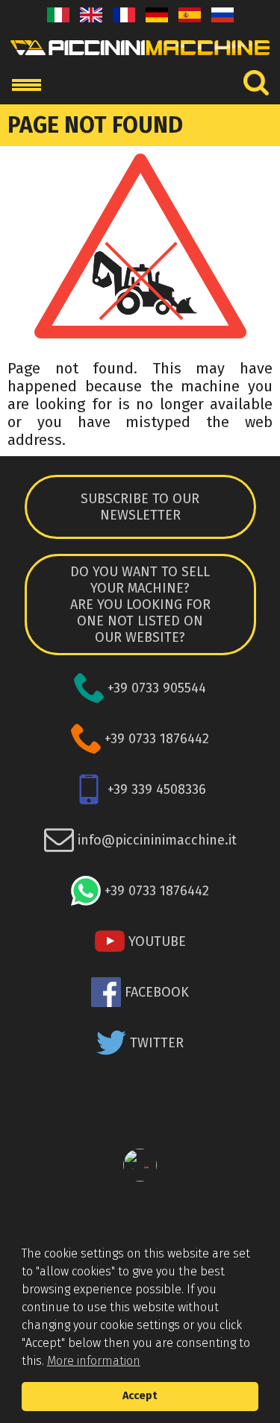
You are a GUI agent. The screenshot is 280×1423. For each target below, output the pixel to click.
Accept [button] (140, 1395)
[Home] (140, 59)
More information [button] (93, 1361)
